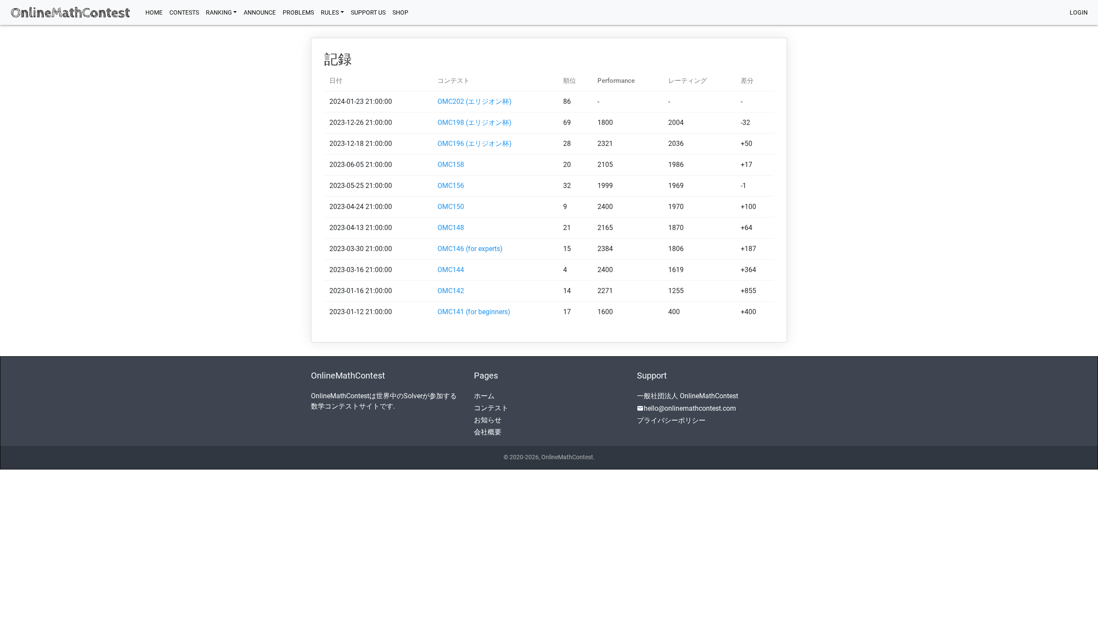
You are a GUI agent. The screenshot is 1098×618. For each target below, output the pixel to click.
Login (1079, 12)
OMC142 (450, 291)
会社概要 (487, 432)
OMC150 (450, 207)
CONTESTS (184, 12)
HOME (155, 12)
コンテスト (491, 408)
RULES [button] (330, 12)
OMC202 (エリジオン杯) (474, 101)
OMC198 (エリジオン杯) (474, 122)
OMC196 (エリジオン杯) (474, 143)
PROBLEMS (298, 12)
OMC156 (450, 186)
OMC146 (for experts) (470, 249)
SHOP (400, 12)
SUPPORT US (368, 12)
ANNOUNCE (260, 12)
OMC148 (450, 228)
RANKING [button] (219, 12)
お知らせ (487, 420)
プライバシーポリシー (671, 420)
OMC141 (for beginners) (473, 312)
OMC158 (450, 165)
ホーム (484, 396)
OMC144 (450, 270)
